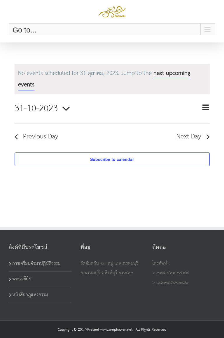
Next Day (188, 137)
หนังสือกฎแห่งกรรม (30, 294)
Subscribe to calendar (112, 159)
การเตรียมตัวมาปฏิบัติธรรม (36, 263)
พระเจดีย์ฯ (21, 279)
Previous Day (40, 137)
